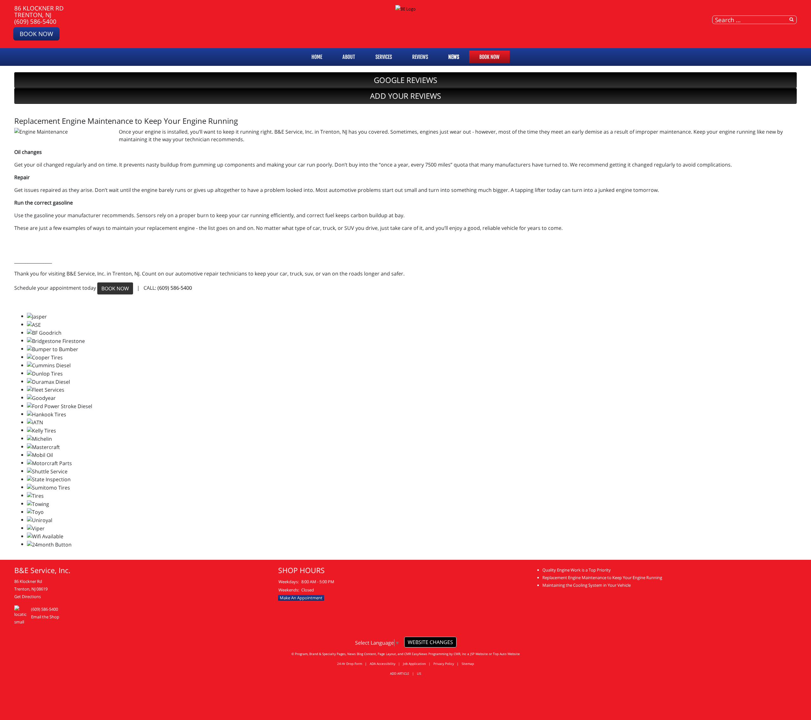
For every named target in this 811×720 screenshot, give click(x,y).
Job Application (414, 663)
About (348, 57)
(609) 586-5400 (35, 21)
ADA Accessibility (382, 663)
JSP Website (479, 654)
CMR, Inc (460, 654)
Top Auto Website (506, 654)
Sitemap (468, 663)
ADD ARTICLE (399, 673)
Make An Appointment (301, 598)
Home (316, 57)
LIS (419, 673)
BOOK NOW (115, 288)
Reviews (420, 57)
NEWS (453, 57)
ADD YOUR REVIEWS (405, 96)
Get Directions (27, 596)
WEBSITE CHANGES (430, 642)
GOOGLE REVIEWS (405, 80)
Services (383, 57)
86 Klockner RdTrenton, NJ (39, 11)
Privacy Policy (443, 663)
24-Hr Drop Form (349, 663)
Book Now (36, 33)
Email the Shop (45, 617)
